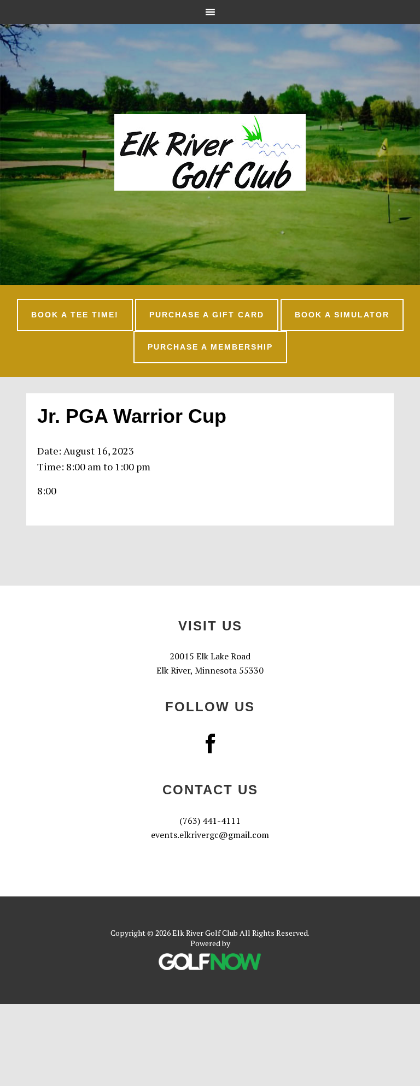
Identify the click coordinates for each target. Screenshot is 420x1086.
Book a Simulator (342, 314)
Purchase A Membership (210, 347)
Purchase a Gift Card (206, 314)
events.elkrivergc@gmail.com (210, 835)
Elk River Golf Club (210, 152)
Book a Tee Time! (75, 314)
